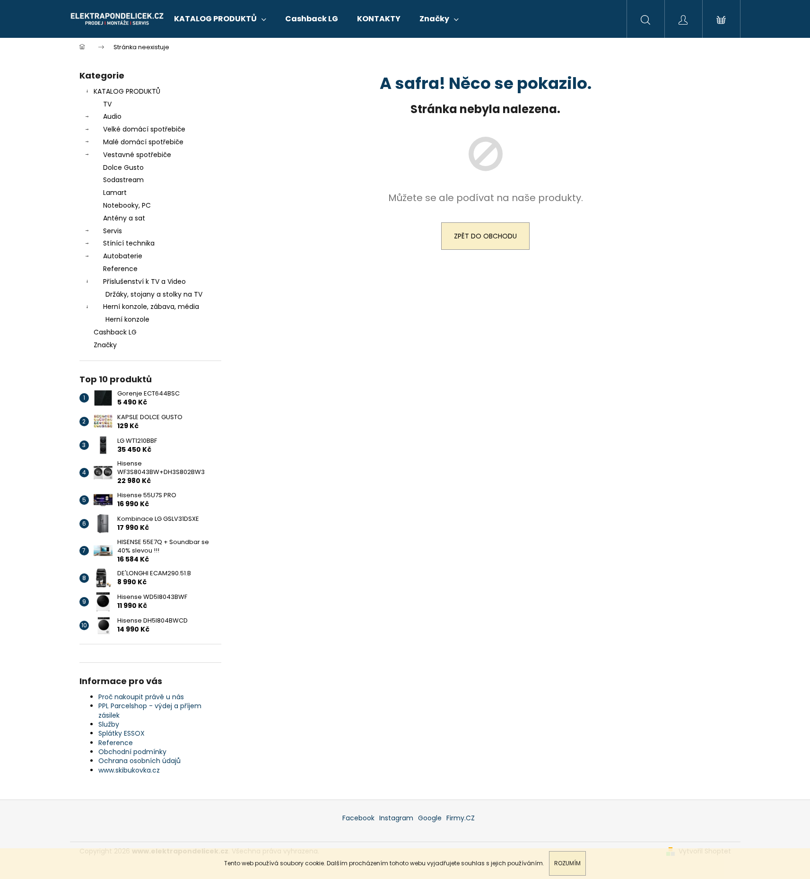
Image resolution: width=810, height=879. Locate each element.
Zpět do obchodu (485, 236)
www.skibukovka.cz (129, 770)
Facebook (358, 818)
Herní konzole (127, 319)
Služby (108, 724)
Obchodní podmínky (132, 751)
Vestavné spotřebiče (137, 154)
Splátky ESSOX (121, 733)
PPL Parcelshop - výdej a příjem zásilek (149, 710)
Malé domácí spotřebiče (143, 142)
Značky (105, 345)
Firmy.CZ (460, 818)
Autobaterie (122, 256)
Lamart (115, 192)
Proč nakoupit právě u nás (141, 697)
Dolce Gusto (123, 167)
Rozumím (567, 863)
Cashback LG (115, 332)
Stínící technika (129, 243)
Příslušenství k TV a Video (144, 281)
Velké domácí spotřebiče (144, 129)
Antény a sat (124, 218)
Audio (112, 116)
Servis (112, 231)
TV (107, 104)
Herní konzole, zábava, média (151, 306)
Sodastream (123, 180)
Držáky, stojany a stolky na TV (153, 294)
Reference (120, 268)
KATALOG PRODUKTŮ (127, 91)
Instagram (396, 818)
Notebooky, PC (127, 205)
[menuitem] (220, 19)
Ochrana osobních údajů (139, 760)
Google (430, 818)
